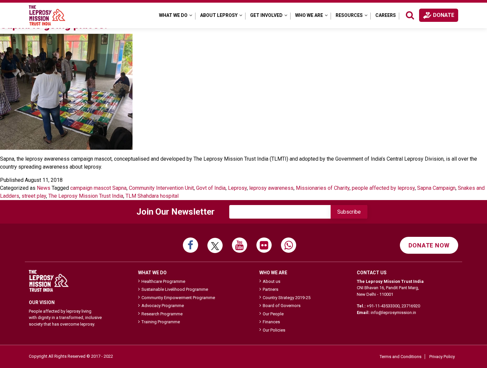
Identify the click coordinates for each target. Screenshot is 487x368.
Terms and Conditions (400, 356)
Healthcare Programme (163, 281)
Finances (271, 321)
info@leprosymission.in (393, 312)
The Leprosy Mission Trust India (85, 196)
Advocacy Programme (162, 305)
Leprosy (237, 188)
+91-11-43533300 (383, 305)
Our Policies (274, 330)
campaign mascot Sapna (98, 188)
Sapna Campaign (436, 188)
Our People (273, 313)
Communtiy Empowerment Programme (178, 297)
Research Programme (162, 313)
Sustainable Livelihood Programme (174, 289)
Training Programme (160, 321)
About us (271, 281)
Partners (270, 289)
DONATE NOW (429, 245)
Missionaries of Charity (323, 188)
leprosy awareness (271, 188)
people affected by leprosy (383, 188)
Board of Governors (281, 305)
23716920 (411, 305)
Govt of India (211, 188)
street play (34, 196)
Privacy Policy (442, 356)
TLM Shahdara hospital (152, 196)
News (43, 188)
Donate (443, 15)
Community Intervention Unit (161, 188)
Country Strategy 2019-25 (286, 297)
